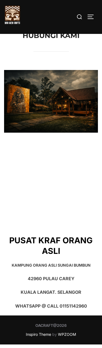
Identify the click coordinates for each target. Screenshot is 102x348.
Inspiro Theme (38, 334)
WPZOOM (67, 334)
